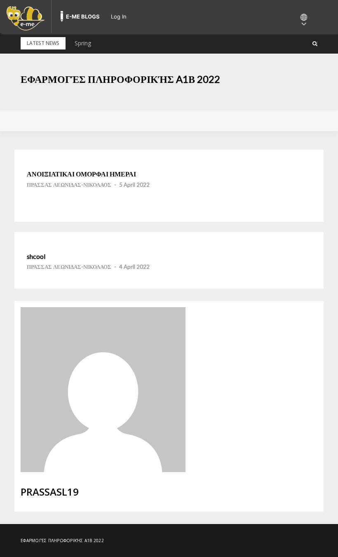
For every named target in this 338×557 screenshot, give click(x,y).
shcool (36, 256)
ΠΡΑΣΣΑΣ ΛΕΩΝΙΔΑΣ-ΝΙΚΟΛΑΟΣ (69, 184)
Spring (83, 43)
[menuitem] (25, 16)
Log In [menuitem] (119, 16)
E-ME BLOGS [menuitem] (83, 16)
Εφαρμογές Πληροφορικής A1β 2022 (120, 79)
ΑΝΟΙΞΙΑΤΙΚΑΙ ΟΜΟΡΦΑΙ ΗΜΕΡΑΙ (81, 174)
